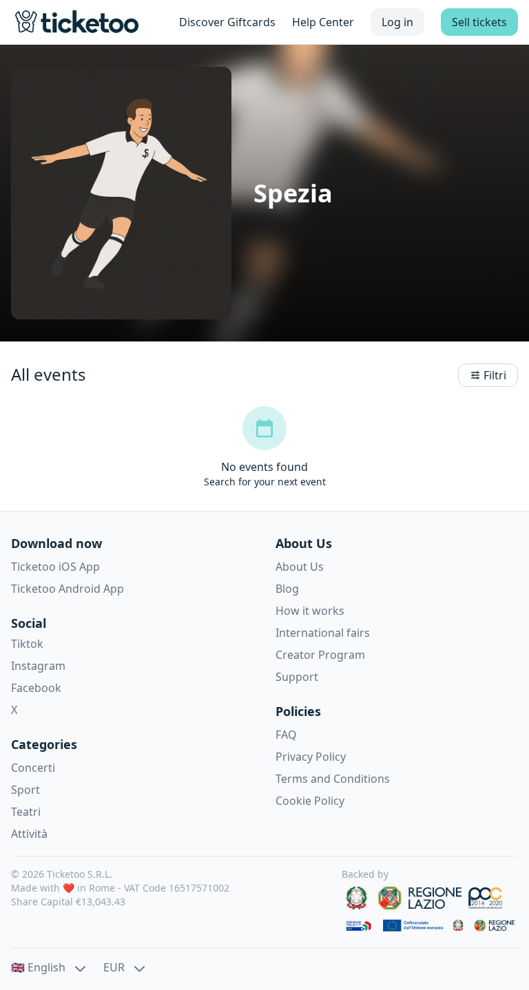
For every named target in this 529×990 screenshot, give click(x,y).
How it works (310, 610)
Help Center (323, 22)
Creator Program (320, 654)
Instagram (38, 665)
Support (297, 676)
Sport (25, 789)
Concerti (33, 767)
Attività (29, 833)
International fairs (323, 632)
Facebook (36, 687)
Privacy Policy (311, 756)
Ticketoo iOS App (55, 566)
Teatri (26, 811)
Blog (287, 588)
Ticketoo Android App (67, 588)
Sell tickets (479, 22)
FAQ (286, 734)
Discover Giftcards (227, 22)
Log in (397, 22)
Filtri (495, 375)
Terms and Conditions (333, 778)
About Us (300, 566)
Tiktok (27, 643)
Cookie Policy (310, 800)
